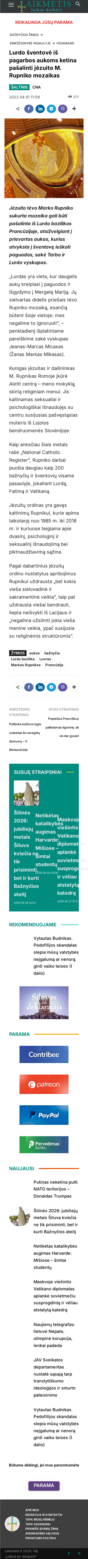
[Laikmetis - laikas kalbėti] (44, 6)
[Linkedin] (40, 109)
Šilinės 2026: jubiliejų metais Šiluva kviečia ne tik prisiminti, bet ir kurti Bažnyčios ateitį (26, 853)
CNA (36, 87)
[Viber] (62, 109)
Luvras (45, 659)
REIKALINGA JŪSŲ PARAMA (44, 22)
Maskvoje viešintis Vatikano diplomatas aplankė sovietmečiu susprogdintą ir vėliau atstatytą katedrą (56, 1295)
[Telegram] (51, 109)
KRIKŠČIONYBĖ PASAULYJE (30, 43)
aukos (34, 653)
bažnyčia (52, 653)
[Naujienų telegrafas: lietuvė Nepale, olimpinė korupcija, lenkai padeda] (19, 1329)
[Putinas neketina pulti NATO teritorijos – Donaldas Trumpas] (19, 1187)
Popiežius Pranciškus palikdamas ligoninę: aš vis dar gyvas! (62, 727)
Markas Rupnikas (26, 665)
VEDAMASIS (65, 43)
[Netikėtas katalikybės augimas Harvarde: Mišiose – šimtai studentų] (49, 794)
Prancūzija (54, 665)
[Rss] (79, 1553)
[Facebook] (29, 109)
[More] (74, 109)
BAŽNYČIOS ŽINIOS (24, 35)
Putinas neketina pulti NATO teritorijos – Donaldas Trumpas (56, 1189)
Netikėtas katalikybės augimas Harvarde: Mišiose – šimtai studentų (49, 840)
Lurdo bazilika (23, 659)
